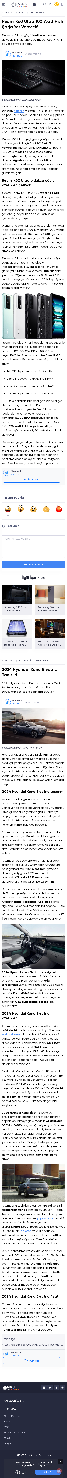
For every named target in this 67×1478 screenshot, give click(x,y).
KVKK (6, 1427)
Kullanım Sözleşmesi (15, 1432)
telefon (19, 110)
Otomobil (25, 660)
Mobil (22, 12)
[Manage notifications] (59, 1470)
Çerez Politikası (19, 1472)
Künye (7, 1438)
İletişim (8, 1443)
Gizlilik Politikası (12, 1416)
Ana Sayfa (8, 12)
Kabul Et (48, 1472)
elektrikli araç (11, 1034)
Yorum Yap (33, 479)
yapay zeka (45, 1218)
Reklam (8, 1421)
